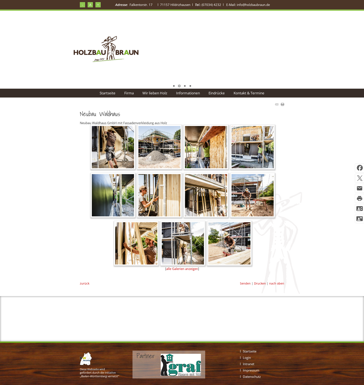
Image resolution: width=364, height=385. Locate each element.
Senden (245, 283)
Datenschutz (252, 376)
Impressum (251, 370)
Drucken (260, 283)
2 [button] (179, 86)
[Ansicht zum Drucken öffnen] (282, 105)
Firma (129, 93)
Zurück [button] (17, 48)
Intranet (248, 364)
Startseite (107, 93)
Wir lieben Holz (154, 93)
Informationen (188, 93)
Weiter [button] (347, 48)
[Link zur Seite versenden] (276, 105)
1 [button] (173, 86)
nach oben (276, 283)
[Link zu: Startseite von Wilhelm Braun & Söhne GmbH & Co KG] (106, 49)
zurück (84, 283)
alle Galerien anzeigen (182, 269)
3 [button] (184, 86)
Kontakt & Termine (249, 93)
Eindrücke (217, 93)
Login (247, 357)
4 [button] (190, 86)
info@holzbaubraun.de (253, 5)
